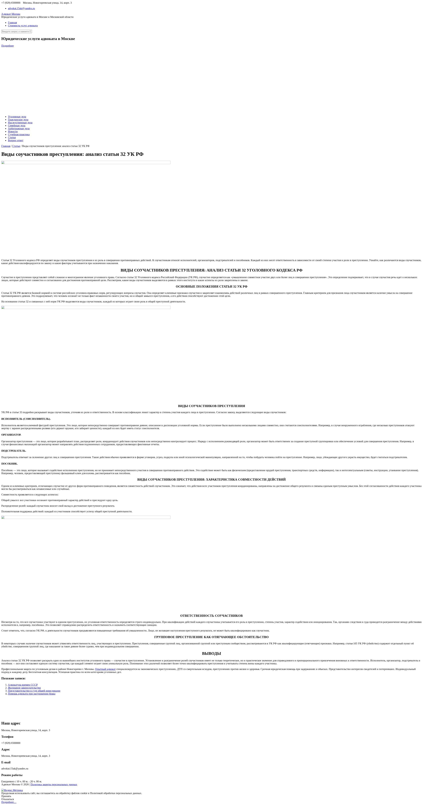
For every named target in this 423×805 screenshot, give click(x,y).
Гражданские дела (18, 119)
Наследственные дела (20, 122)
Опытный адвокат (105, 669)
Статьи (12, 137)
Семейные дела (16, 125)
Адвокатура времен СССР (23, 684)
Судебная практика (19, 134)
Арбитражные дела (19, 128)
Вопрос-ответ (15, 140)
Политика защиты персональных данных (54, 784)
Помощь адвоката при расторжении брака (31, 693)
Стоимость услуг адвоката (23, 25)
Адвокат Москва (10, 14)
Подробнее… (8, 802)
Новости (13, 131)
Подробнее (7, 45)
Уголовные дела (17, 116)
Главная (12, 22)
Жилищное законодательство (24, 687)
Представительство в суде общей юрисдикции (34, 690)
